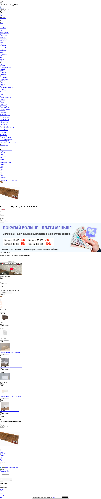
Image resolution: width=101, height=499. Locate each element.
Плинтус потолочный (3, 112)
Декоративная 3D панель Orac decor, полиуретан (6, 126)
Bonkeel (1, 61)
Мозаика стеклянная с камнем (4, 31)
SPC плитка (2, 49)
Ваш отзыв (1, 289)
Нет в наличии (2, 222)
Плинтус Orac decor (3, 28)
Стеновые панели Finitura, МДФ (4, 130)
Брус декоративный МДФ (3, 132)
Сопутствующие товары (3, 95)
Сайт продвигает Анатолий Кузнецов (5, 470)
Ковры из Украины (2, 71)
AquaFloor (1, 52)
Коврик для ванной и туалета (4, 66)
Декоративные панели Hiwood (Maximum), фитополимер (8, 142)
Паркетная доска (2, 86)
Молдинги (1, 25)
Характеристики (5, 252)
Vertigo (1, 56)
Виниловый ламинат (3, 50)
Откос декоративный (3, 160)
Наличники (1, 36)
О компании (2, 164)
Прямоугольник (2, 65)
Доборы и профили (3, 40)
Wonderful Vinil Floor (3, 58)
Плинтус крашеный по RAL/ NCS (5, 102)
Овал (1, 64)
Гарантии (1, 165)
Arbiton (1, 60)
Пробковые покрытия (3, 121)
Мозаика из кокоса (2, 34)
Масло (1, 153)
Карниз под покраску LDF (3, 114)
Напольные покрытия (3, 42)
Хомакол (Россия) (2, 152)
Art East (1, 53)
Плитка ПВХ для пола (3, 47)
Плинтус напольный (3, 96)
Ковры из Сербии (2, 70)
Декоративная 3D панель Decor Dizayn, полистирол (7, 127)
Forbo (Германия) (2, 151)
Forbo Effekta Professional (3, 54)
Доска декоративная (3, 158)
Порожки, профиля (2, 110)
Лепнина (1, 23)
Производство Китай (3, 74)
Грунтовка (1, 148)
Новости (1, 169)
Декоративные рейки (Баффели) (4, 133)
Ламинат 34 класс (2, 84)
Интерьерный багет (3, 18)
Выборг (1, 492)
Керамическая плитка (3, 19)
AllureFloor (1, 51)
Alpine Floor (2, 59)
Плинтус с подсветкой (3, 108)
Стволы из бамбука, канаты (4, 145)
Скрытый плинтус (2, 100)
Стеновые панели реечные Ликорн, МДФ (6, 128)
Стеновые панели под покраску (4, 140)
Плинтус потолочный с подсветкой (5, 115)
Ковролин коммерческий (3, 77)
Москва (1, 490)
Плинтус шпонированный (3, 104)
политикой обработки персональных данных (11, 467)
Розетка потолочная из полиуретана (5, 117)
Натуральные (2, 89)
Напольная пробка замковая (4, 122)
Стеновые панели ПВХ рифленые (5, 141)
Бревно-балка (2, 159)
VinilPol (1, 55)
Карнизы (1, 24)
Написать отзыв (2, 294)
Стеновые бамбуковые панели (4, 129)
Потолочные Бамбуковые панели (4, 120)
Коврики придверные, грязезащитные (5, 67)
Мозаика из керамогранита (4, 32)
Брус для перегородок (3, 134)
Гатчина (1, 493)
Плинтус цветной (2, 101)
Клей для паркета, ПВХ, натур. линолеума (6, 150)
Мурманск (1, 494)
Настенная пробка (2, 123)
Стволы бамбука (2, 146)
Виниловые (1, 94)
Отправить (2, 481)
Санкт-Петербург (2, 489)
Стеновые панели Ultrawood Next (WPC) (5, 143)
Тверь (1, 497)
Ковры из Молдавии (3, 72)
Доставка (1, 167)
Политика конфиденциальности (4, 471)
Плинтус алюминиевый (3, 106)
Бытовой (1, 44)
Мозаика (1, 30)
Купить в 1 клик (6, 325)
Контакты (1, 166)
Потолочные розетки (3, 27)
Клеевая (1, 48)
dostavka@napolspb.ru (3, 6)
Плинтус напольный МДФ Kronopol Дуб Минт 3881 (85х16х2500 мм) (9, 180)
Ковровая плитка (2, 80)
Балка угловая (2, 157)
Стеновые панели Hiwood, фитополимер (5, 137)
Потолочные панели (3, 118)
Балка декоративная (3, 156)
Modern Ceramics (2, 21)
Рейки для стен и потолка (3, 135)
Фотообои (1, 93)
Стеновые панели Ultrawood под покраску (6, 131)
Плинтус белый (2, 99)
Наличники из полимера (3, 39)
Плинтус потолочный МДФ (4, 113)
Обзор (1, 252)
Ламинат (1, 82)
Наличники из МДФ (3, 37)
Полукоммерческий (3, 45)
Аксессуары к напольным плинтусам (5, 109)
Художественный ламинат (3, 85)
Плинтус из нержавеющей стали (4, 107)
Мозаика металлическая (3, 35)
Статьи (1, 168)
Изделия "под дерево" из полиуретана (5, 162)
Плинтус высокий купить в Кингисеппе (5, 97)
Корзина (1, 452)
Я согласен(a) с (9, 467)
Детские (1, 92)
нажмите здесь (54, 497)
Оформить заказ (2, 453)
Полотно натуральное (3, 90)
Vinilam (1, 57)
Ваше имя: (1, 286)
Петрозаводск (2, 495)
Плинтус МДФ (2, 103)
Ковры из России (2, 69)
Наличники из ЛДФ (3, 38)
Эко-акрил (1, 91)
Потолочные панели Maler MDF (4, 119)
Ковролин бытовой (2, 76)
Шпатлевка (1, 154)
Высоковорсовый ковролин (4, 79)
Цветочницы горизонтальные (4, 163)
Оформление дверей (3, 26)
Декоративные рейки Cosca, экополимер (5, 136)
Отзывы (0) (2, 215)
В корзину (2, 325)
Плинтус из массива (3, 105)
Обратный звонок (3, 10)
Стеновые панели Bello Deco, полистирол (6, 139)
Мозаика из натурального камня (4, 33)
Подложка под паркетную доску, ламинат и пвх (6, 87)
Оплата (1, 457)
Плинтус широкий (2, 98)
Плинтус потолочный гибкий (4, 116)
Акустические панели (3, 138)
